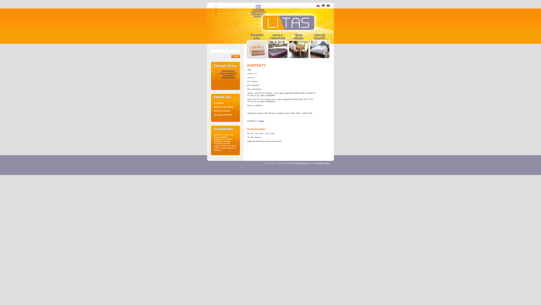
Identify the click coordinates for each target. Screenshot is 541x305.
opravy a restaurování (228, 73)
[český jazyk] (318, 6)
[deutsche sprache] (323, 6)
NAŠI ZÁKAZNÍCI (258, 14)
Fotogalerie (219, 103)
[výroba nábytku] (299, 58)
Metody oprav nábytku (224, 107)
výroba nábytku (228, 75)
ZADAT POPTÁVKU (258, 12)
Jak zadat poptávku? (223, 114)
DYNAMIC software (323, 163)
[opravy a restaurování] (278, 58)
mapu (262, 121)
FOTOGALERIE (258, 10)
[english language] (328, 6)
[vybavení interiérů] (320, 58)
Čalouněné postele (222, 110)
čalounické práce (228, 71)
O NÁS (258, 8)
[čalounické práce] (257, 58)
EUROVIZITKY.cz (304, 163)
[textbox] (225, 51)
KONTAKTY (258, 17)
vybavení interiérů (228, 78)
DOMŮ (258, 5)
